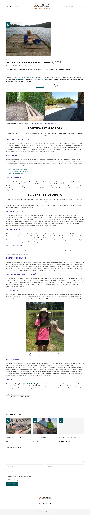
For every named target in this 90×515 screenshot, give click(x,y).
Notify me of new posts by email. (17, 480)
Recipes (62, 15)
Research (69, 15)
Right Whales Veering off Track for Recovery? (70, 440)
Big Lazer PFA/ (40, 87)
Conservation (29, 15)
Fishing (38, 15)
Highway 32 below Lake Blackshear (18, 171)
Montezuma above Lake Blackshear (18, 169)
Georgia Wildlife (17, 59)
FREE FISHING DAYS (20, 79)
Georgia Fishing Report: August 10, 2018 (44, 440)
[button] (25, 106)
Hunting (20, 15)
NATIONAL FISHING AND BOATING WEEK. (23, 77)
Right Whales (53, 15)
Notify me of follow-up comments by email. (20, 477)
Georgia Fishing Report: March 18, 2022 (18, 440)
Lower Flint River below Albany (17, 174)
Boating (45, 15)
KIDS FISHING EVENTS (43, 79)
